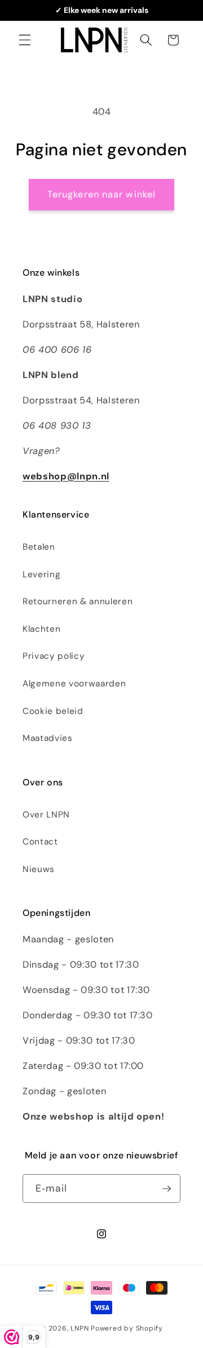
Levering (41, 574)
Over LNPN (46, 814)
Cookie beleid (53, 711)
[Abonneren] (166, 1188)
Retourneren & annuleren (78, 601)
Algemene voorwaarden (74, 683)
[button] (24, 39)
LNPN (79, 1328)
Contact (40, 841)
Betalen (39, 546)
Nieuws (39, 869)
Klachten (41, 629)
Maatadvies (48, 738)
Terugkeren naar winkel (101, 194)
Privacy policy (54, 656)
